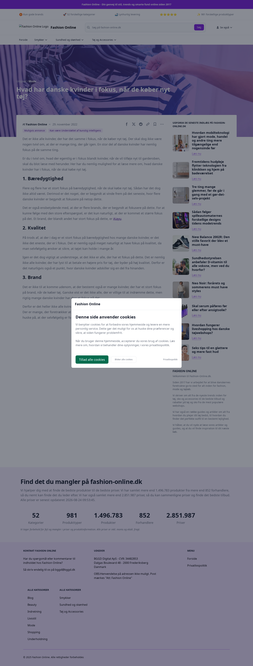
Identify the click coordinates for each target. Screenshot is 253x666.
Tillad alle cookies (92, 359)
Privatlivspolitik (170, 359)
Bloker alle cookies (124, 359)
